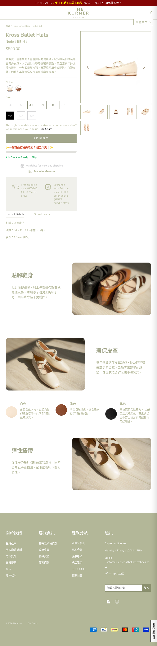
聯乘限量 (77, 575)
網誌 (8, 569)
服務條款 (44, 562)
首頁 (8, 26)
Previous (87, 67)
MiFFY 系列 (78, 543)
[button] (151, 13)
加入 (146, 587)
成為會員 (44, 550)
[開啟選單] (6, 13)
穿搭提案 (11, 562)
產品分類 (77, 550)
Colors (10, 82)
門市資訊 (11, 556)
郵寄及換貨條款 (48, 543)
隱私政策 (11, 575)
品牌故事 (11, 543)
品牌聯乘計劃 (14, 550)
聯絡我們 (44, 556)
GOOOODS (79, 569)
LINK (121, 573)
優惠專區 (77, 556)
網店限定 (77, 562)
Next (144, 67)
